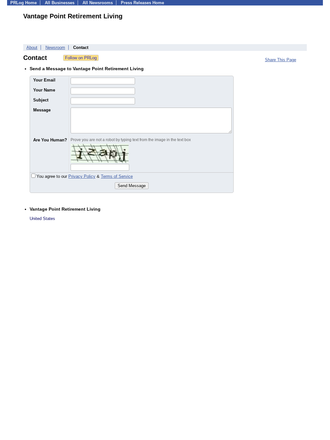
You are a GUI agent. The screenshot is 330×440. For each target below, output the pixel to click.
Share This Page (280, 59)
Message (42, 110)
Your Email (44, 80)
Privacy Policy (81, 176)
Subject (40, 100)
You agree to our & (84, 176)
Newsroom (55, 47)
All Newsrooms (97, 2)
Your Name (44, 90)
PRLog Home (23, 2)
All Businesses (59, 2)
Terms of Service (117, 176)
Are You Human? (50, 140)
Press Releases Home (142, 2)
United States (42, 218)
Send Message (132, 185)
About (31, 47)
